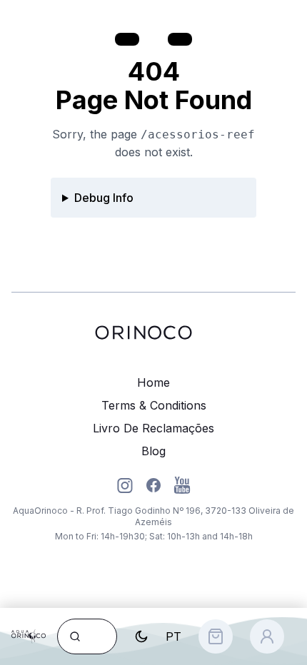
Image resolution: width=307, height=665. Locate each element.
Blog (153, 451)
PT (173, 636)
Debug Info (104, 198)
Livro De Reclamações (153, 428)
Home (153, 382)
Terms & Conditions (153, 405)
